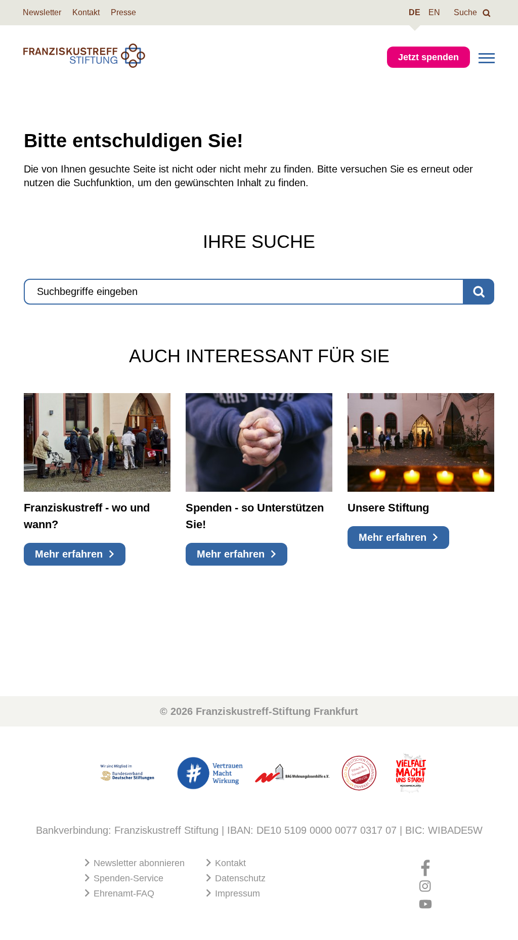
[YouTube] (425, 901)
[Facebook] (425, 864)
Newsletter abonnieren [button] (138, 863)
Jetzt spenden (428, 57)
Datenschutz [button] (239, 878)
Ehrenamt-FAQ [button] (122, 893)
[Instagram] (425, 882)
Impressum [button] (236, 893)
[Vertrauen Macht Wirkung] (209, 772)
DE (414, 12)
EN (434, 12)
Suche (466, 12)
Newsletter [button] (42, 12)
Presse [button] (123, 12)
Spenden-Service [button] (127, 878)
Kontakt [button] (86, 12)
